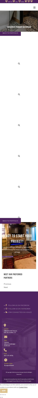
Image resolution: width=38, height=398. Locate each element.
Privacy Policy (15, 381)
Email (23, 1)
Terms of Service (24, 381)
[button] (10, 33)
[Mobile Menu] (34, 7)
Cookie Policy (23, 387)
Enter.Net (17, 379)
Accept (4, 391)
